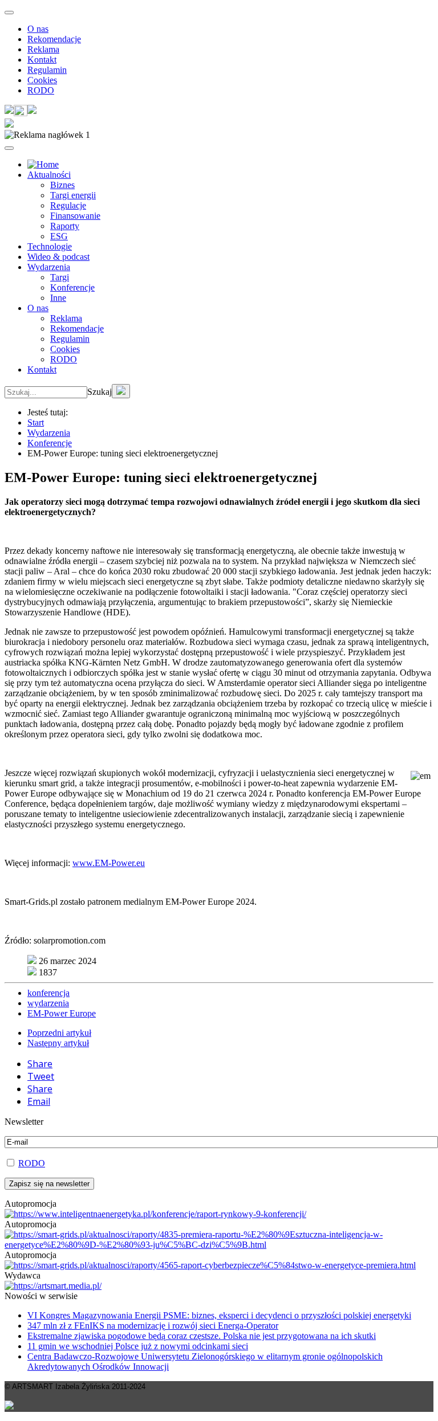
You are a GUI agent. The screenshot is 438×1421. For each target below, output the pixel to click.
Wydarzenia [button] (48, 267)
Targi (59, 277)
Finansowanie (75, 215)
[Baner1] (219, 1245)
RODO (40, 90)
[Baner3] (53, 1286)
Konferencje (72, 287)
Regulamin (47, 70)
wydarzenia (48, 1003)
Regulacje (68, 205)
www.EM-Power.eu (108, 863)
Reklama (43, 49)
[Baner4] (155, 1214)
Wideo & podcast (58, 257)
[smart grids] (43, 164)
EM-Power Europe (61, 1013)
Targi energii (73, 195)
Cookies (42, 80)
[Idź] (121, 391)
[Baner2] (210, 1265)
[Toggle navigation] (9, 12)
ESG (59, 236)
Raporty (64, 226)
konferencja (48, 993)
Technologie (49, 246)
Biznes (62, 185)
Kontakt (41, 59)
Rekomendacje (54, 39)
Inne (58, 298)
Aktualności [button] (49, 174)
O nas (37, 29)
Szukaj (99, 392)
